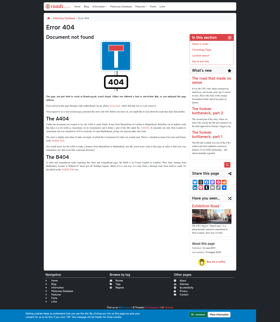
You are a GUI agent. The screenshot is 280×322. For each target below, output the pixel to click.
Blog (86, 6)
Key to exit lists (200, 61)
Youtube (168, 307)
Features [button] (140, 6)
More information (219, 314)
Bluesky (126, 307)
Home (77, 6)
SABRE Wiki (58, 140)
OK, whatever (198, 314)
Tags (118, 284)
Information (57, 287)
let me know (115, 105)
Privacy (184, 291)
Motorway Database (121, 6)
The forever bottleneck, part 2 (207, 110)
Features (56, 294)
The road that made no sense (211, 80)
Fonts (153, 6)
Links (162, 6)
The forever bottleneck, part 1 (207, 134)
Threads (139, 307)
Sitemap (184, 284)
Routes (119, 280)
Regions (120, 287)
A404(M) (145, 127)
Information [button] (98, 6)
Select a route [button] (200, 44)
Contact (184, 294)
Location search (200, 55)
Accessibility (186, 287)
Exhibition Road (205, 205)
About (183, 280)
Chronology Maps (201, 49)
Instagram (153, 307)
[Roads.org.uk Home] (58, 6)
